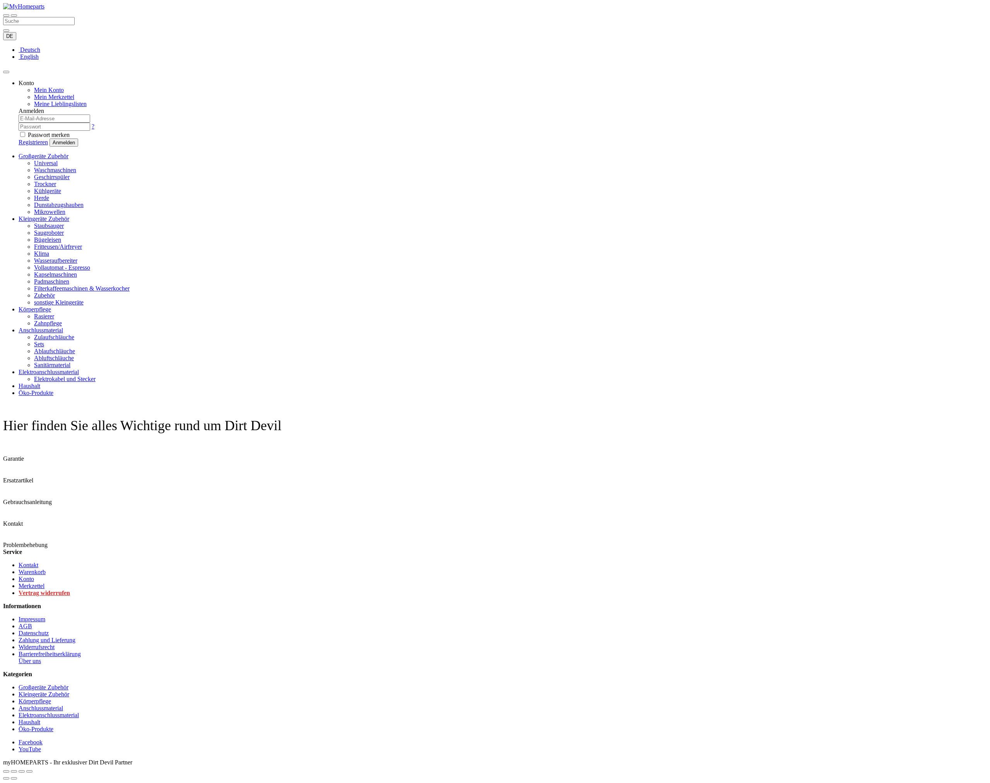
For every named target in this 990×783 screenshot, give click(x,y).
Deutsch (29, 49)
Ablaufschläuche (54, 351)
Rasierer (44, 316)
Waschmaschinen (55, 170)
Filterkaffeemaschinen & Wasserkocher (82, 288)
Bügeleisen (47, 239)
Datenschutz (34, 633)
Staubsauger (49, 225)
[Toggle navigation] (6, 15)
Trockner (45, 184)
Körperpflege (35, 309)
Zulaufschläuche (54, 337)
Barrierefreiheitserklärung (50, 654)
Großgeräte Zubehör (43, 156)
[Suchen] (14, 15)
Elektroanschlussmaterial (49, 372)
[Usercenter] (6, 72)
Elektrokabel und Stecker (65, 379)
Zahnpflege (48, 323)
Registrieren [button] (33, 142)
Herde (41, 198)
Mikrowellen (49, 212)
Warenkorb (32, 572)
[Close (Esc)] (6, 771)
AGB (25, 626)
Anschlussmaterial (41, 330)
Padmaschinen (51, 281)
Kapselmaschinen (55, 274)
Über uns (30, 661)
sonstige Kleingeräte (59, 302)
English (29, 56)
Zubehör (44, 295)
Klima (41, 253)
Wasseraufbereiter (55, 260)
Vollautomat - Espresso (62, 267)
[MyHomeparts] (23, 6)
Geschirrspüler (52, 177)
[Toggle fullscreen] (22, 771)
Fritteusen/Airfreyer (58, 246)
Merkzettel (31, 586)
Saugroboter (49, 232)
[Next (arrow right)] (14, 778)
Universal (46, 163)
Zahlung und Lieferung (47, 640)
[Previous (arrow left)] (6, 778)
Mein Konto (49, 90)
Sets (39, 344)
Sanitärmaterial (52, 365)
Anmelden (64, 142)
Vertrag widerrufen (44, 593)
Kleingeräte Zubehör (44, 218)
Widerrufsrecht (37, 647)
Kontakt (28, 565)
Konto (26, 579)
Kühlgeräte (47, 191)
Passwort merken (49, 135)
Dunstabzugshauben (59, 205)
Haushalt (29, 386)
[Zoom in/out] (29, 771)
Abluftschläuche (54, 358)
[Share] (14, 771)
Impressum (32, 619)
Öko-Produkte (36, 393)
